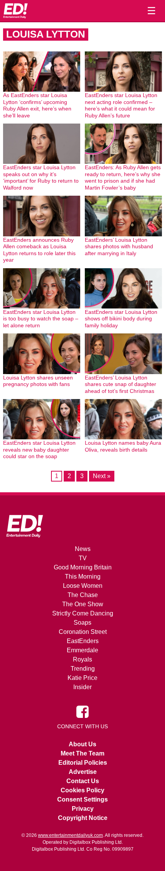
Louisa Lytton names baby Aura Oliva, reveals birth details (123, 446)
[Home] (15, 11)
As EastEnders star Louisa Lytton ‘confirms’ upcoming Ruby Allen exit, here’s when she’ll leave (37, 105)
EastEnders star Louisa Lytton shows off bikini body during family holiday (121, 318)
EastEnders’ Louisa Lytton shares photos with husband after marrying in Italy (119, 246)
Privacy (83, 808)
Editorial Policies (82, 762)
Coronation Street (83, 632)
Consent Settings (82, 799)
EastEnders (83, 641)
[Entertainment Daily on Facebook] (82, 711)
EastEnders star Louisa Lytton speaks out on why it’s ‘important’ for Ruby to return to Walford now (41, 177)
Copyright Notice (82, 818)
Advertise (83, 772)
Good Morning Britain (83, 567)
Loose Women (82, 585)
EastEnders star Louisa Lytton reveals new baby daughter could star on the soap (39, 449)
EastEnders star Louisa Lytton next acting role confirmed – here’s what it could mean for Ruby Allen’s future (121, 105)
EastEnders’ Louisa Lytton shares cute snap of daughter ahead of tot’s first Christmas (120, 384)
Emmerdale (82, 650)
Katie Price (82, 678)
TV (83, 558)
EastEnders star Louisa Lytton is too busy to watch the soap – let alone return (40, 318)
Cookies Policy (82, 790)
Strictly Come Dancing (82, 613)
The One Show (82, 604)
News (83, 549)
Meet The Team (82, 753)
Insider (82, 687)
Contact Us (82, 781)
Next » (102, 476)
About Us (82, 744)
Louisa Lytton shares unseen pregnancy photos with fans (38, 381)
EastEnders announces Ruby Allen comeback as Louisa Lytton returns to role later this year (39, 250)
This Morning (83, 576)
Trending (83, 668)
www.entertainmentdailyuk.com (70, 835)
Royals (82, 659)
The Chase (83, 595)
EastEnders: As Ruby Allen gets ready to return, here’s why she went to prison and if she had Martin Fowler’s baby (123, 177)
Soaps (82, 622)
